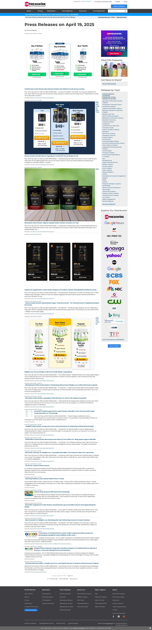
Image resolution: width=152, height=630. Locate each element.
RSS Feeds (80, 600)
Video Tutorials (99, 600)
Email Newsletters (122, 17)
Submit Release (119, 6)
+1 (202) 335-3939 (86, 1)
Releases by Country (66, 603)
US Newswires (46, 600)
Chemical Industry (108, 122)
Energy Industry (107, 137)
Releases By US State (109, 98)
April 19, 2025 (34, 33)
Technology (106, 189)
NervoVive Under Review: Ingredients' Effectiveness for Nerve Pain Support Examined (55, 398)
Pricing (103, 1)
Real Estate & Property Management (114, 176)
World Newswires (47, 597)
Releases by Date (65, 610)
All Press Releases (65, 593)
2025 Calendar (63, 579)
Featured (63, 597)
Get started (74, 14)
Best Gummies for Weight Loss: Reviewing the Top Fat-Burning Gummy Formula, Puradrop (57, 520)
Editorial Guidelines (101, 597)
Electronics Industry (108, 133)
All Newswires (46, 593)
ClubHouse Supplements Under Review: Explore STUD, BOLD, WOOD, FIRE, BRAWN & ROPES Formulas (61, 290)
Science (104, 182)
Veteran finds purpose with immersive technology (52, 492)
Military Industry (107, 164)
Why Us (27, 597)
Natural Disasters (107, 172)
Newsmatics (109, 623)
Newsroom (116, 600)
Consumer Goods (39, 97)
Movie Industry (107, 168)
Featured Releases (108, 94)
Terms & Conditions (31, 623)
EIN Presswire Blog (118, 597)
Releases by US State (66, 606)
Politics (44, 572)
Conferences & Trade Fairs (110, 126)
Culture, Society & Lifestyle (110, 129)
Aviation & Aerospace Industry (112, 108)
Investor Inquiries (118, 603)
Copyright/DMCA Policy (46, 623)
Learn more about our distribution (113, 339)
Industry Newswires (48, 603)
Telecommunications (109, 191)
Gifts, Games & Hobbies (109, 145)
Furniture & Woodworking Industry (113, 143)
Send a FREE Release (109, 84)
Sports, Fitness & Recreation (111, 187)
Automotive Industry (108, 106)
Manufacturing (107, 160)
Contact (117, 1)
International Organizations (111, 154)
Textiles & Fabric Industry (110, 193)
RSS (114, 17)
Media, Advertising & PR (48, 97)
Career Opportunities (119, 606)
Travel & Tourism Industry (110, 195)
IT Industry (105, 156)
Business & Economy (109, 120)
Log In (125, 1)
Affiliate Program (82, 597)
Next (69, 576)
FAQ (96, 593)
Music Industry (107, 170)
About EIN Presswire (119, 593)
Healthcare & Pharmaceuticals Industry (62, 543)
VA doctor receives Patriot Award (37, 465)
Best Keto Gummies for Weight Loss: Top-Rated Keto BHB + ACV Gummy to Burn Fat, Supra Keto (59, 452)
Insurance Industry (108, 153)
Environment (106, 139)
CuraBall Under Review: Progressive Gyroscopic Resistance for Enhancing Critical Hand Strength (59, 426)
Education (105, 131)
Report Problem (100, 606)
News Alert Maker (82, 606)
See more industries (108, 204)
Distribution (28, 603)
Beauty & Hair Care (108, 114)
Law (103, 158)
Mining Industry (107, 166)
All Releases (106, 95)
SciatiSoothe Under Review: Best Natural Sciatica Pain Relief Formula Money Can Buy (55, 89)
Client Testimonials (101, 603)
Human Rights (107, 151)
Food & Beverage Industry (110, 141)
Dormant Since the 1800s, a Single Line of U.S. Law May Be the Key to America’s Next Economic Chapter (62, 563)
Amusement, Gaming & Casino (112, 104)
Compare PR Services (31, 606)
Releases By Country (109, 97)
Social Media (106, 185)
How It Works (29, 593)
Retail (104, 180)
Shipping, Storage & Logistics (111, 184)
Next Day (73, 579)
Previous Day (53, 579)
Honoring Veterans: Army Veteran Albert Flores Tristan (44, 478)
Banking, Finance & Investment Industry (44, 543)
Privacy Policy (60, 623)
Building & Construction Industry (112, 118)
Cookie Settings (73, 623)
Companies (106, 124)
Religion (105, 178)
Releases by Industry (66, 600)
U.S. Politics (106, 197)
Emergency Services (108, 135)
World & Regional (107, 201)
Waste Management (108, 199)
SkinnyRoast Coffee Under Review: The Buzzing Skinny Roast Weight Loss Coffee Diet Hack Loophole (61, 385)
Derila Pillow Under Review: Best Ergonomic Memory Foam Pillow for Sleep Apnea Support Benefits (60, 439)
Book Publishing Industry (110, 116)
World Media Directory (104, 17)
